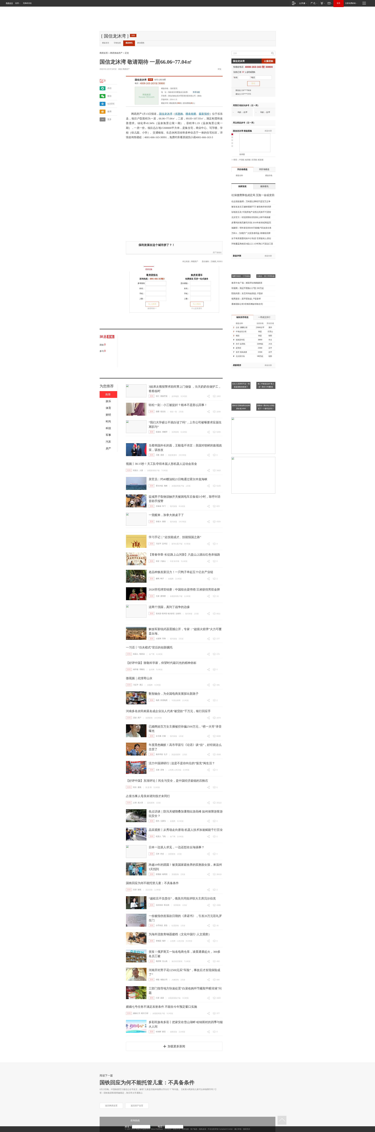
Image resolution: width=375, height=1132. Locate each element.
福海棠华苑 (240, 340)
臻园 (237, 336)
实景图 (254, 160)
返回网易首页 (111, 1106)
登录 (338, 3)
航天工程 (144, 1013)
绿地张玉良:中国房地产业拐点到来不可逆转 (251, 212)
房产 (139, 718)
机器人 (135, 470)
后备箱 (158, 506)
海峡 (165, 486)
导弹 (164, 639)
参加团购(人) (189, 103)
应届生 (158, 432)
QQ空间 (110, 104)
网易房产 (126, 69)
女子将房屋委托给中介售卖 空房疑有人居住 (251, 238)
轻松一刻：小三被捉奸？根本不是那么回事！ (178, 405)
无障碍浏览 (27, 3)
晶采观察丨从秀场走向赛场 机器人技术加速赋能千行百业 (186, 829)
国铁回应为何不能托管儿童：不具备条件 (152, 883)
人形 (141, 470)
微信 (109, 96)
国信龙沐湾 (140, 79)
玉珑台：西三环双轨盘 (266, 276)
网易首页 (9, 3)
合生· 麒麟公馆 (241, 327)
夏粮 (139, 787)
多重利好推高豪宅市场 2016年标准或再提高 (251, 223)
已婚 (164, 736)
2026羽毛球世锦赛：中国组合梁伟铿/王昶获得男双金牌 (184, 589)
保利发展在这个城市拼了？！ (157, 244)
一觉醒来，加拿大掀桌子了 (166, 515)
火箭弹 (158, 639)
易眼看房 (237, 365)
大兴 (270, 344)
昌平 (270, 348)
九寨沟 (163, 821)
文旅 (157, 770)
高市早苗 (159, 754)
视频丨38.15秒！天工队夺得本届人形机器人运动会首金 (161, 463)
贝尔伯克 (159, 905)
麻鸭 (157, 579)
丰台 (270, 340)
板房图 (247, 160)
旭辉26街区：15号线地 (241, 276)
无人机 (164, 961)
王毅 (157, 455)
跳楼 (157, 411)
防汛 (157, 821)
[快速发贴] (102, 81)
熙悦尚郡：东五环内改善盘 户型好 (247, 293)
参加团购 (140, 43)
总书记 (164, 544)
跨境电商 (163, 700)
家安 (164, 1032)
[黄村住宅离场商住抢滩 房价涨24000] (240, 391)
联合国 (166, 905)
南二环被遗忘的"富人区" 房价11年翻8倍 (266, 385)
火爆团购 (268, 61)
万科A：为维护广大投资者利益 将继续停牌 (250, 233)
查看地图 (196, 92)
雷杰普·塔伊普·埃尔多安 (165, 614)
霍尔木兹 (159, 486)
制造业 (142, 654)
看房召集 (148, 269)
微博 (109, 111)
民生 (135, 787)
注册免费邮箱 (350, 3)
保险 (157, 980)
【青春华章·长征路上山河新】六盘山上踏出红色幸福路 (184, 554)
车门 (164, 506)
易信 (109, 88)
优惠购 (179, 113)
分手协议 (159, 925)
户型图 (241, 160)
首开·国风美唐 (241, 352)
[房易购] (136, 267)
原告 (165, 925)
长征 (157, 561)
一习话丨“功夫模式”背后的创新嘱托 (149, 647)
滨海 (162, 770)
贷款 (135, 718)
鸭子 (162, 579)
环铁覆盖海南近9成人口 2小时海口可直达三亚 (252, 244)
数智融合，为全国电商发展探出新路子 (173, 693)
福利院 (164, 874)
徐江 (157, 396)
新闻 (151, 396)
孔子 (165, 754)
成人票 (140, 803)
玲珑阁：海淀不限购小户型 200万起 (247, 288)
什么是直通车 (196, 308)
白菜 (157, 998)
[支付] (322, 3)
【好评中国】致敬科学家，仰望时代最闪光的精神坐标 (161, 662)
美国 (162, 455)
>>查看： (235, 160)
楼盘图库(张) (175, 103)
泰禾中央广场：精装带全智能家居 (246, 283)
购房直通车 (197, 275)
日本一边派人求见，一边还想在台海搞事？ (176, 847)
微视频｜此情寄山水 (139, 678)
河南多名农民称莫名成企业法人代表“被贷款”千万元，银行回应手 (168, 711)
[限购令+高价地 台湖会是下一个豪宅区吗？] (265, 391)
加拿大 (158, 522)
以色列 (178, 614)
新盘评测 (237, 256)
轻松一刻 (173, 412)
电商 (157, 700)
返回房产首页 (137, 1106)
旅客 (139, 890)
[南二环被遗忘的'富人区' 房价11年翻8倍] (265, 370)
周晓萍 (164, 432)
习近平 (158, 544)
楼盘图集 (242, 131)
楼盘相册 (191, 113)
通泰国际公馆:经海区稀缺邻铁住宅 (247, 304)
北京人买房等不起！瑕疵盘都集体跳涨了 (241, 385)
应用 (17, 3)
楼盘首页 (105, 43)
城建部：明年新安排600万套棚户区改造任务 (251, 228)
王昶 (157, 596)
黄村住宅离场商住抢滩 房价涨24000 (241, 407)
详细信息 (117, 43)
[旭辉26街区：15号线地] (240, 262)
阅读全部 (268, 131)
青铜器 (158, 941)
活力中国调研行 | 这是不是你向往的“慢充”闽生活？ (182, 763)
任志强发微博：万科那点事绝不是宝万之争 (250, 201)
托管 (135, 890)
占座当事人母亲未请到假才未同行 (148, 796)
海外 (164, 941)
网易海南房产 (116, 53)
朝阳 (270, 336)
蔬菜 (162, 998)
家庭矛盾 (163, 396)
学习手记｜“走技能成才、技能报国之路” (175, 537)
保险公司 (163, 980)
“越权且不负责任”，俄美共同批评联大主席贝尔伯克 (182, 898)
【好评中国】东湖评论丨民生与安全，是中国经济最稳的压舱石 (167, 780)
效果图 (242, 154)
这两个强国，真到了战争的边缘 (169, 607)
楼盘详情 (164, 103)
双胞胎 (158, 874)
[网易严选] (313, 3)
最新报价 (204, 113)
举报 (219, 69)
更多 (109, 119)
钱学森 (135, 669)
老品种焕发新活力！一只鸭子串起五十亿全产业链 (181, 572)
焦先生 (163, 411)
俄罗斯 (158, 961)
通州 (270, 327)
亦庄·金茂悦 (240, 344)
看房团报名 (152, 275)
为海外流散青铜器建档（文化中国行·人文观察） (180, 934)
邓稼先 (142, 669)
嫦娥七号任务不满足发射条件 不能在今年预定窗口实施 (161, 1006)
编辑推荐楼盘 (242, 317)
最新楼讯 (129, 43)
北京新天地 (240, 356)
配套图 (260, 160)
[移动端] (294, 3)
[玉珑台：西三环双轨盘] (265, 262)
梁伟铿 (163, 596)
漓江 (141, 685)
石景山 (270, 332)
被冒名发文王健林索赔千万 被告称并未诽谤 (251, 207)
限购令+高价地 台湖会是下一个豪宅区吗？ (266, 407)
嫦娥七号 (136, 1013)
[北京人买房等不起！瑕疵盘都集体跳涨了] (240, 370)
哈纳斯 (158, 1032)
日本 (157, 854)
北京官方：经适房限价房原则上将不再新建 (250, 217)
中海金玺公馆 (241, 332)
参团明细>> (152, 308)
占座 (135, 803)
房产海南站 (217, 252)
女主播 (158, 736)
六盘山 (163, 561)
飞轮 (164, 836)
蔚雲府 (238, 348)
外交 (162, 854)
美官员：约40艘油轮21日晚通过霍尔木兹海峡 (178, 479)
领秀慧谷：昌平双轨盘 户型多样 (246, 299)
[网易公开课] (303, 3)
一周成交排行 (264, 317)
